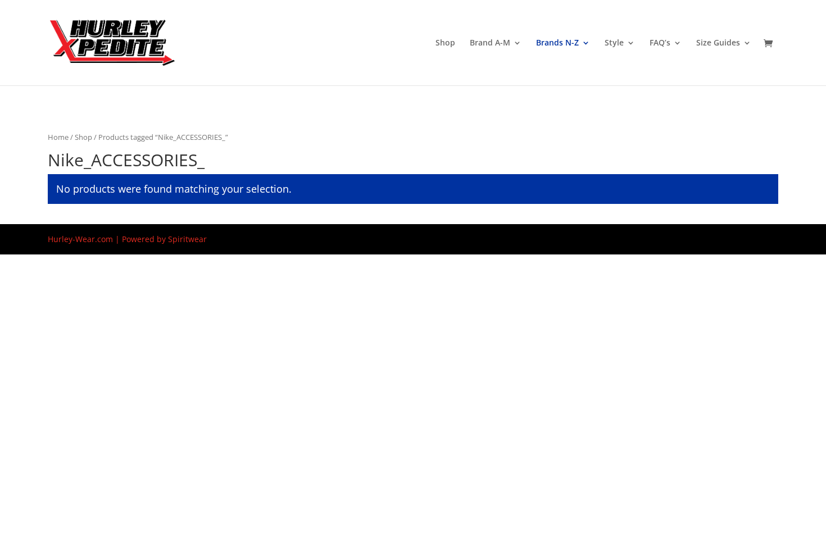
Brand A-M (490, 43)
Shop (445, 43)
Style (614, 43)
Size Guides (718, 43)
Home (58, 137)
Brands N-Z (557, 43)
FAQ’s (660, 43)
